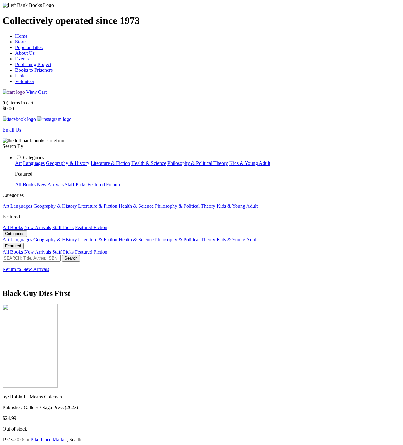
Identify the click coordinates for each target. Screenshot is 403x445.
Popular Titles (29, 47)
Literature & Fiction (110, 163)
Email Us (12, 129)
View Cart (36, 92)
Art (18, 163)
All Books (25, 184)
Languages (34, 163)
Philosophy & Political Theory (197, 163)
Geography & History (67, 163)
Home (21, 36)
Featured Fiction (104, 184)
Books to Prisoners (34, 70)
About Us (25, 53)
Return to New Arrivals (26, 269)
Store (20, 41)
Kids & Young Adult (249, 163)
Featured (13, 246)
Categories (33, 157)
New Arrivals (50, 184)
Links (20, 75)
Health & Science (148, 163)
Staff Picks (75, 184)
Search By (13, 146)
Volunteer (24, 81)
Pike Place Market (49, 439)
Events (22, 58)
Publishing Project (33, 64)
